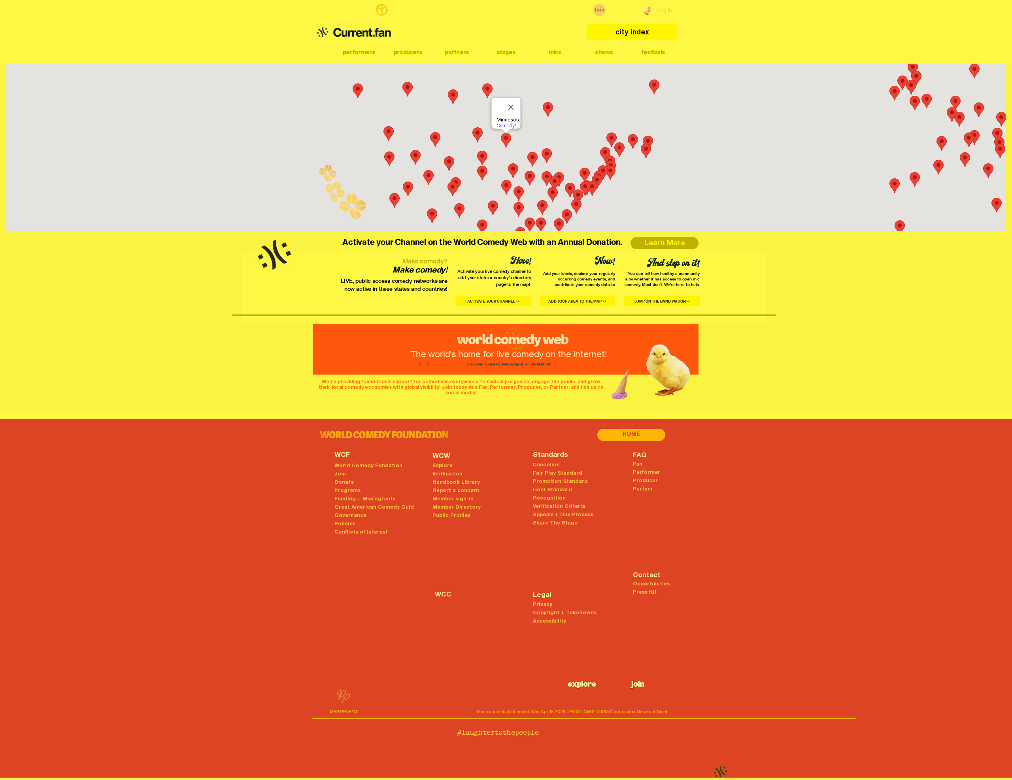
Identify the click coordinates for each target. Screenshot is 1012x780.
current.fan (541, 365)
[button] (358, 52)
